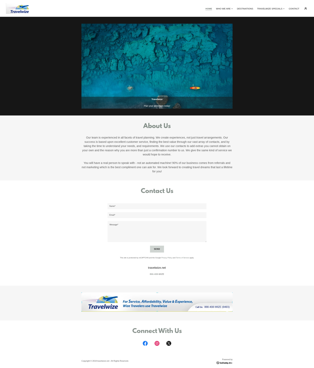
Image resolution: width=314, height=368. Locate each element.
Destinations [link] (245, 8)
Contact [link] (294, 8)
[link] (18, 8)
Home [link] (208, 8)
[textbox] (157, 206)
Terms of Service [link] (182, 258)
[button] (224, 8)
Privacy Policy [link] (166, 258)
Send (157, 249)
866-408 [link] (154, 274)
